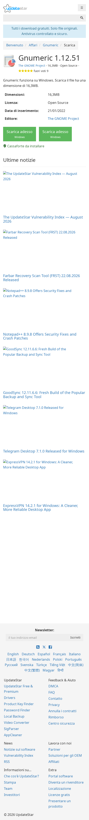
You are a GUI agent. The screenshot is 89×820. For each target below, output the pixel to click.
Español (44, 654)
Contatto (55, 698)
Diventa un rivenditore (66, 782)
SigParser (11, 728)
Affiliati (53, 761)
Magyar (49, 670)
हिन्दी (61, 670)
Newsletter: (44, 630)
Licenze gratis (59, 794)
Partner (54, 749)
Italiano (75, 654)
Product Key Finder (19, 704)
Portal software (60, 776)
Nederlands (41, 659)
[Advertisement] (44, 562)
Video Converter (16, 722)
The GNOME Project (31, 65)
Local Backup (14, 716)
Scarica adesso (19, 134)
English (13, 654)
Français (59, 654)
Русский (11, 665)
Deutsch (28, 654)
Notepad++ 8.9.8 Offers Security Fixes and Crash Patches (39, 336)
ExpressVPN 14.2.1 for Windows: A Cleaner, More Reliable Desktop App (40, 507)
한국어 (24, 659)
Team (8, 788)
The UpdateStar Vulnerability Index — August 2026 (43, 219)
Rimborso (56, 717)
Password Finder (17, 710)
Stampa (10, 782)
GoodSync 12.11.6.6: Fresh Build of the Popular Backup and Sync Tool (44, 394)
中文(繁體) (32, 670)
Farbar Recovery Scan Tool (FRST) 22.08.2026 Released (41, 277)
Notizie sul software (19, 749)
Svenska (26, 665)
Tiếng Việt (57, 665)
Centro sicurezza (61, 723)
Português (73, 659)
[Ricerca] (82, 18)
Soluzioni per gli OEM (65, 755)
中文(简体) (75, 665)
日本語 (11, 659)
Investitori (12, 794)
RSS (7, 761)
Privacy (54, 704)
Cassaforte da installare (25, 146)
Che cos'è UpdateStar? (21, 776)
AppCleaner (13, 735)
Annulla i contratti (62, 711)
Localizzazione (59, 788)
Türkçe (41, 665)
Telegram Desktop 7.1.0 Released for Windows (43, 451)
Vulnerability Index (18, 755)
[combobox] (40, 18)
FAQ (51, 692)
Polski (57, 659)
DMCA (53, 686)
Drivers (9, 697)
